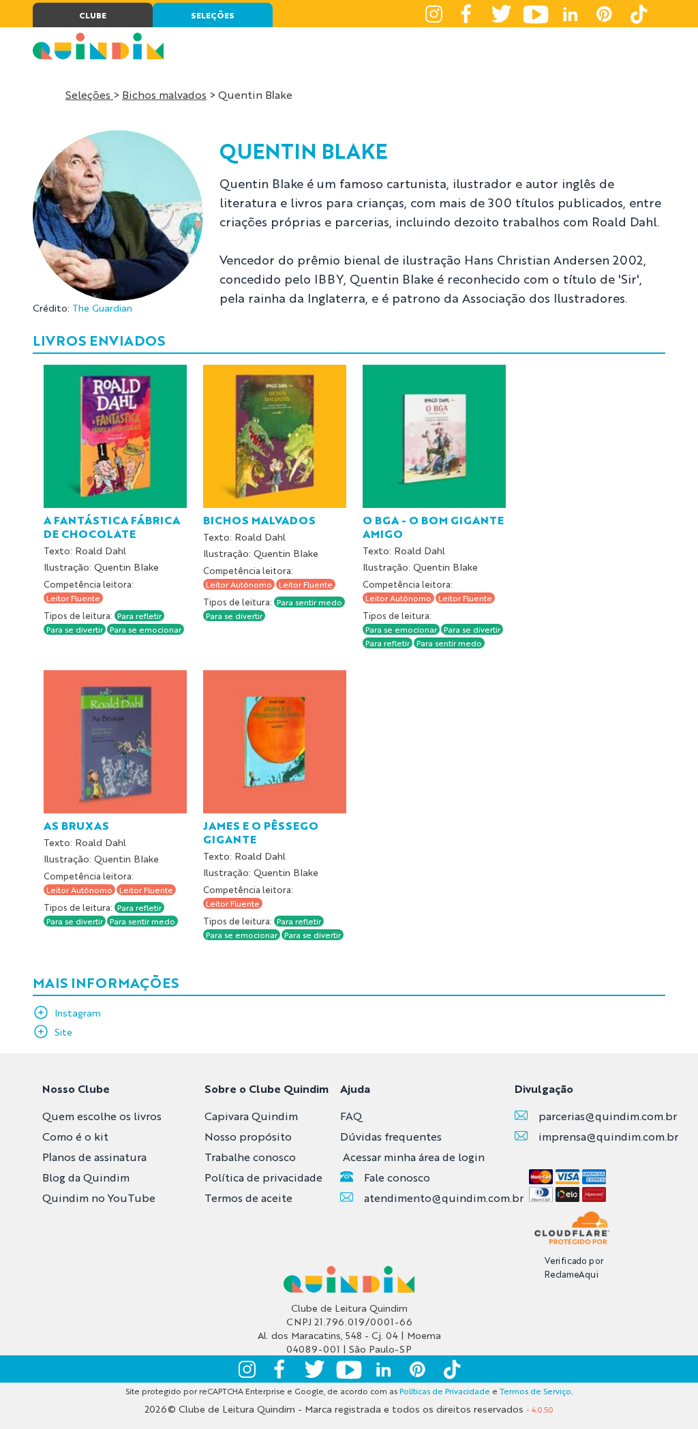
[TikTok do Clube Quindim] (638, 13)
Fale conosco (397, 1177)
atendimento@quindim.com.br (444, 1197)
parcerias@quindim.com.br (607, 1116)
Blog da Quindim (86, 1177)
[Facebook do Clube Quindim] (467, 13)
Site (63, 1031)
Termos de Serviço (535, 1390)
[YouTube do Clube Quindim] (535, 13)
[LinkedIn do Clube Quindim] (569, 13)
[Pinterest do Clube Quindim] (604, 13)
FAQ (351, 1116)
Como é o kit (75, 1136)
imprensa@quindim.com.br (608, 1136)
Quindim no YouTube (98, 1197)
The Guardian (102, 307)
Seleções (89, 94)
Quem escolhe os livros (102, 1116)
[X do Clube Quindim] (501, 13)
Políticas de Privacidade (444, 1390)
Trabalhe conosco (250, 1156)
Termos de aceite (248, 1197)
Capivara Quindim (251, 1116)
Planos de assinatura (94, 1156)
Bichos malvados (164, 94)
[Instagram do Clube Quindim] (433, 13)
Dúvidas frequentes (391, 1136)
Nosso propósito (248, 1136)
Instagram (78, 1012)
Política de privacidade (263, 1177)
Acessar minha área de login (414, 1156)
